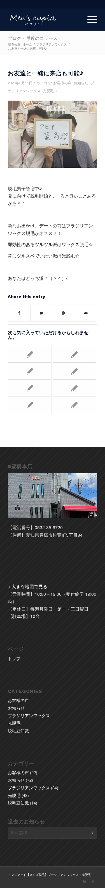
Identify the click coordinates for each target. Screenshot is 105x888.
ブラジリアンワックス (51, 44)
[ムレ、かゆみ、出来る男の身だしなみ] (74, 371)
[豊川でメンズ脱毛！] (30, 354)
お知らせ (81, 82)
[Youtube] (93, 881)
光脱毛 (48, 90)
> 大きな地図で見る (27, 586)
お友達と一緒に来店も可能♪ (45, 73)
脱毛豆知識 (18, 730)
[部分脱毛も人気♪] (74, 387)
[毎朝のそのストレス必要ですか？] (74, 404)
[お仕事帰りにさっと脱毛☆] (30, 404)
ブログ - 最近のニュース (32, 38)
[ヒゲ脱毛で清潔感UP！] (30, 387)
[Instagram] (84, 881)
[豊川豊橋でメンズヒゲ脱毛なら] (74, 354)
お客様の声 (62, 82)
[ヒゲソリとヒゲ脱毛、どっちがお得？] (30, 371)
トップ (14, 658)
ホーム (27, 44)
